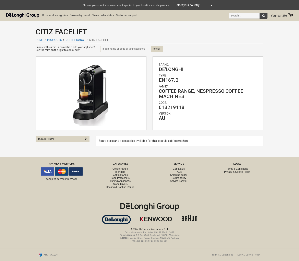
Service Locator (178, 181)
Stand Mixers (120, 184)
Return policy (178, 178)
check (156, 48)
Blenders (120, 171)
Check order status (103, 15)
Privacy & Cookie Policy (237, 171)
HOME (40, 39)
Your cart (278, 15)
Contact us (179, 168)
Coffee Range (75, 39)
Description (46, 138)
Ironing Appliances (120, 181)
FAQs (179, 171)
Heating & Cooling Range (120, 187)
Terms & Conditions (237, 168)
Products (54, 39)
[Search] (263, 16)
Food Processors (120, 178)
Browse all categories (55, 15)
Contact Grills (120, 175)
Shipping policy (178, 175)
